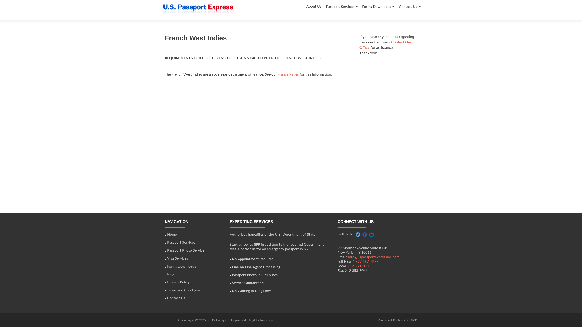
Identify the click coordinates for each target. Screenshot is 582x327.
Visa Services (177, 258)
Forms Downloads (376, 7)
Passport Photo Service (185, 250)
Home (172, 234)
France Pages (288, 74)
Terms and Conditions (184, 290)
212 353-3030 (359, 266)
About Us (313, 6)
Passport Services (340, 7)
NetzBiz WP (407, 320)
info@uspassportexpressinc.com (373, 257)
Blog (170, 274)
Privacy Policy (178, 282)
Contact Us (408, 7)
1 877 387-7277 (365, 261)
